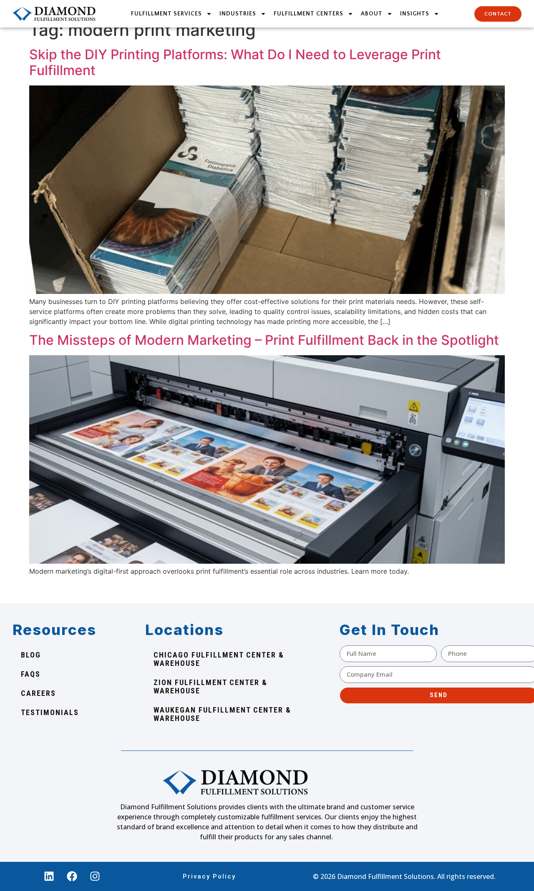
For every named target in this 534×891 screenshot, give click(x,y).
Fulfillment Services (166, 13)
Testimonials (50, 712)
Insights (414, 13)
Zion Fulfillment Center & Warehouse (210, 686)
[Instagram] (95, 876)
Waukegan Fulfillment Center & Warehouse (222, 714)
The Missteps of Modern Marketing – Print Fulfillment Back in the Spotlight (264, 340)
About (372, 13)
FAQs (30, 674)
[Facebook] (72, 876)
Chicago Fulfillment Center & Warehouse (219, 659)
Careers (38, 693)
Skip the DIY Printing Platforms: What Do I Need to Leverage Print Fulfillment (235, 62)
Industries (237, 13)
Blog (31, 654)
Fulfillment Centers (308, 13)
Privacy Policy (209, 876)
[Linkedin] (49, 876)
